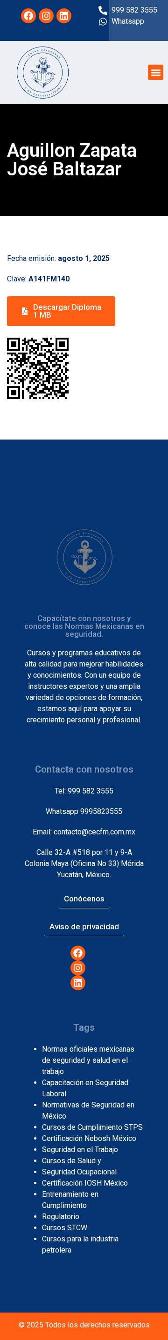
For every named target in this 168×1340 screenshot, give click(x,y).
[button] (155, 72)
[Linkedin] (63, 15)
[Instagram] (46, 15)
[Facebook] (28, 15)
